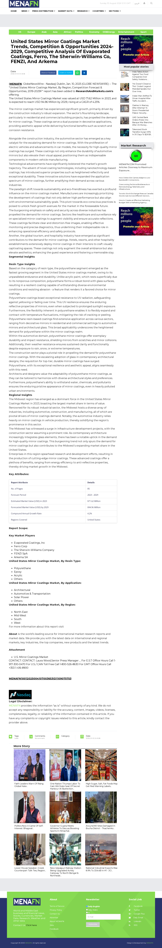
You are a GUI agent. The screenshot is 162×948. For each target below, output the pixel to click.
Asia (55, 32)
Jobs (52, 925)
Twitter (136, 910)
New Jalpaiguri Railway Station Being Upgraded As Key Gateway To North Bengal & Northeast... (65, 872)
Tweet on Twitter (65, 73)
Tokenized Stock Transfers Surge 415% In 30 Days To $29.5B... (142, 132)
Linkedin (137, 921)
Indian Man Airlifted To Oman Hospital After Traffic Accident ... (142, 98)
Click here (31, 925)
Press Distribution (42, 11)
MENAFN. (28, 943)
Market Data (65, 11)
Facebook (138, 906)
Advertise (54, 917)
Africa (67, 32)
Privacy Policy (56, 910)
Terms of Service (57, 906)
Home (14, 11)
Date (13, 71)
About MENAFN (57, 921)
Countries (98, 11)
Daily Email (138, 917)
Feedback (54, 929)
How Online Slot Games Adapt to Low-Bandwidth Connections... (134, 179)
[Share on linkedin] (84, 72)
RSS (135, 925)
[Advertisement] (82, 20)
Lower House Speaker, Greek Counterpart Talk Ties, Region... (30, 869)
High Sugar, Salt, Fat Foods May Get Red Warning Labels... (102, 784)
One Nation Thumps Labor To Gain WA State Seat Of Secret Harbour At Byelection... (65, 786)
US (16, 32)
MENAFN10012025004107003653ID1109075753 (40, 678)
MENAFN (16, 83)
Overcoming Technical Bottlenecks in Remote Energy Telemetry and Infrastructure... (134, 186)
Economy (94, 32)
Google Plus (139, 914)
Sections (114, 11)
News (24, 11)
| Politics (78, 32)
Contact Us (55, 914)
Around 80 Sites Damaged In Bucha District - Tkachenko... (100, 827)
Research (82, 11)
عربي (137, 3)
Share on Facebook (48, 73)
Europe (31, 32)
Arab (44, 32)
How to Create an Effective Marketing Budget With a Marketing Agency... (134, 201)
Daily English (94, 906)
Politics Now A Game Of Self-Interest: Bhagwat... (28, 827)
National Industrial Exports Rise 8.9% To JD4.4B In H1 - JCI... (101, 869)
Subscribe (93, 924)
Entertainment (122, 32)
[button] (144, 3)
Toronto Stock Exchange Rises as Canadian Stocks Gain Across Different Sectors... (136, 194)
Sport (141, 32)
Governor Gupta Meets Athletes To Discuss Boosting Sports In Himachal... (64, 828)
